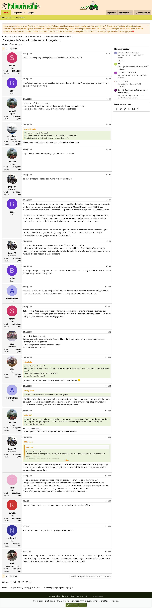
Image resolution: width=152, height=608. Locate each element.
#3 (110, 99)
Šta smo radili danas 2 (127, 72)
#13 (109, 357)
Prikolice (121, 60)
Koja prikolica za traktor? (128, 52)
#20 (109, 551)
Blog (30, 12)
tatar (12, 487)
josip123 (12, 186)
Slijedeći (13, 48)
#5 (110, 149)
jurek (12, 563)
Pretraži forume (19, 17)
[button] (24, 12)
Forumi (6, 12)
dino (12, 344)
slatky (6, 44)
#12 (109, 332)
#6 (110, 175)
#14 (109, 386)
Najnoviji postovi (122, 49)
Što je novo (17, 12)
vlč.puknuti (12, 136)
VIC (119, 64)
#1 (110, 53)
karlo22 (12, 513)
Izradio (96, 596)
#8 (110, 241)
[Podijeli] (106, 53)
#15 (109, 410)
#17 (109, 476)
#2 (110, 79)
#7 (110, 200)
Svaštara (121, 69)
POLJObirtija (123, 81)
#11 (109, 307)
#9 (110, 266)
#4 (110, 124)
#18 (109, 501)
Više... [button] (67, 460)
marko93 (12, 111)
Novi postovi (6, 17)
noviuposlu (12, 538)
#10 (109, 286)
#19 (109, 526)
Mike (12, 369)
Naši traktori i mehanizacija (128, 98)
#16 (109, 437)
